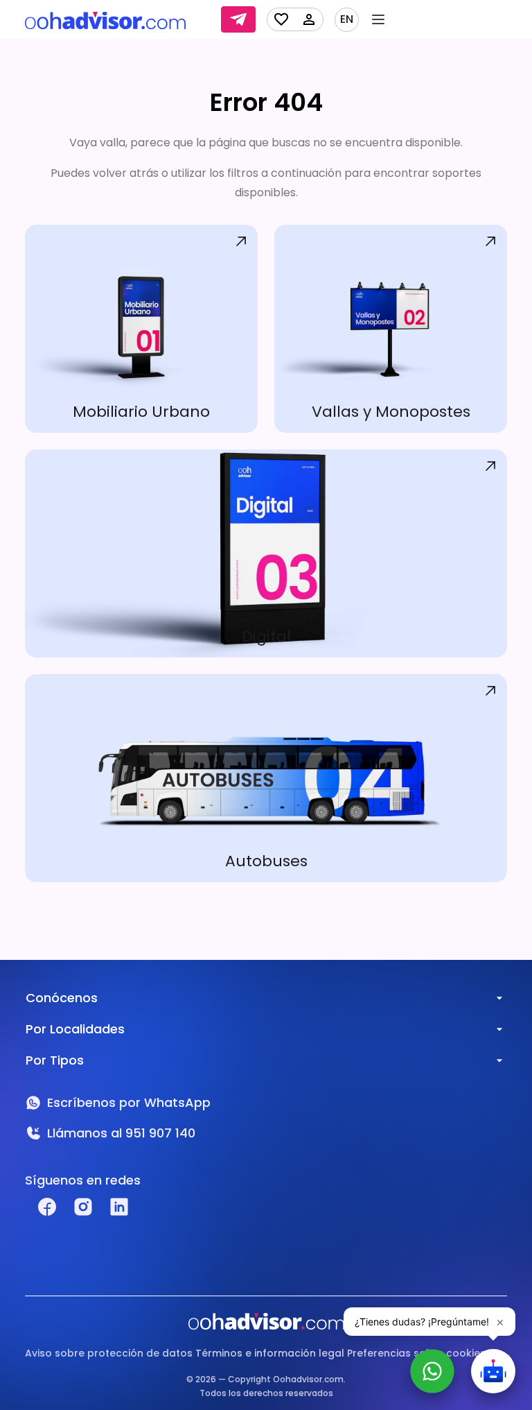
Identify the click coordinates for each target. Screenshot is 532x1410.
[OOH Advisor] (105, 20)
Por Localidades (75, 1029)
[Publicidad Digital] (266, 553)
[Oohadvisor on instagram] (83, 1207)
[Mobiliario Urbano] (141, 329)
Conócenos (62, 997)
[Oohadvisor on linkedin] (119, 1207)
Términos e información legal (269, 1353)
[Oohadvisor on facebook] (47, 1207)
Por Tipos (55, 1060)
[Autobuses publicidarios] (266, 778)
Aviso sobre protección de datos (109, 1353)
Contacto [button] (238, 19)
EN (346, 19)
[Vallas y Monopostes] (390, 329)
